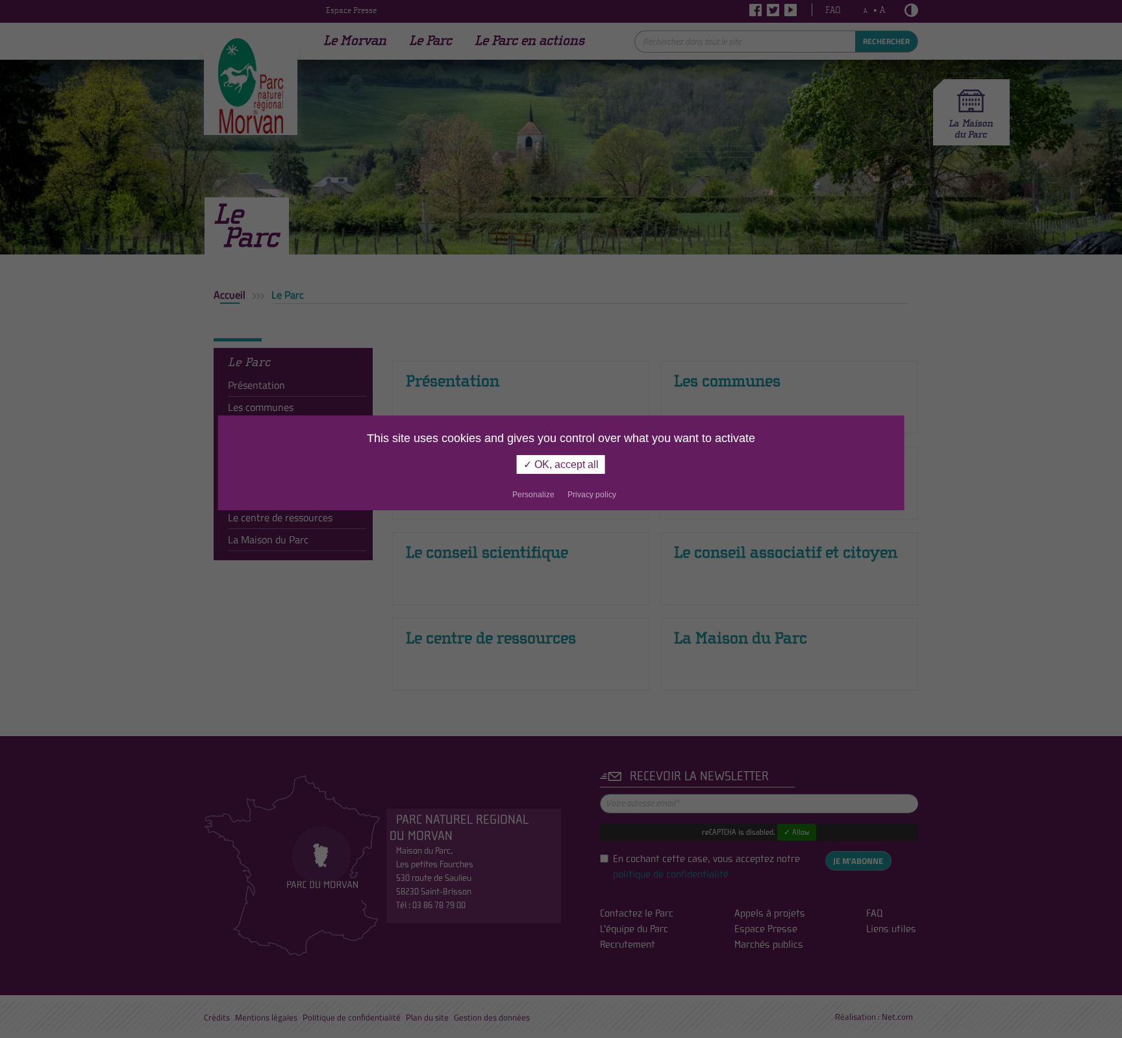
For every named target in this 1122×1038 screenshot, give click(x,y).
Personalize (533, 494)
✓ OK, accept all (561, 464)
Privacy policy (591, 494)
